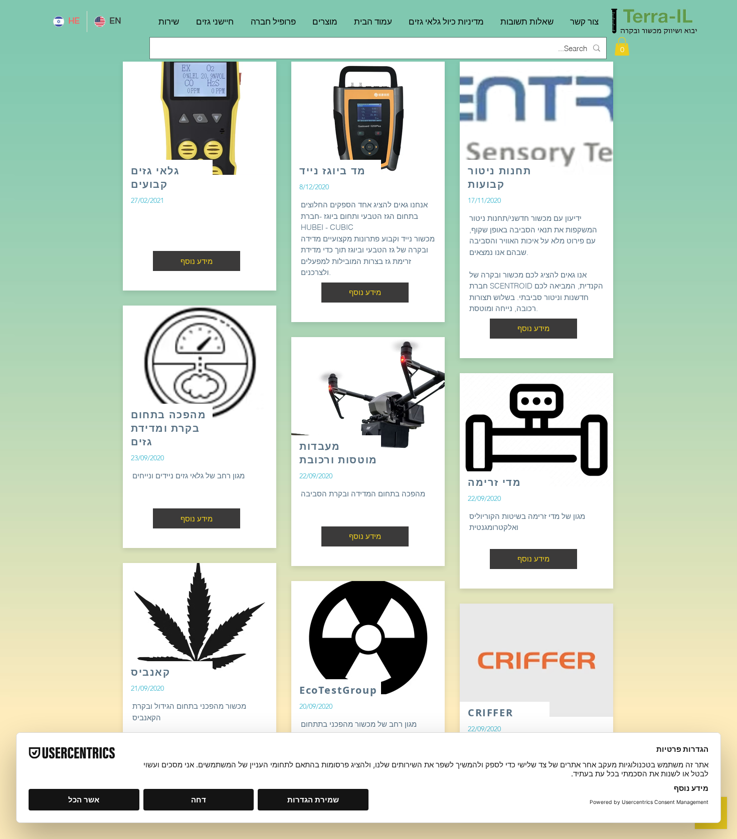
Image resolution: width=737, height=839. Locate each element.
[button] (622, 46)
